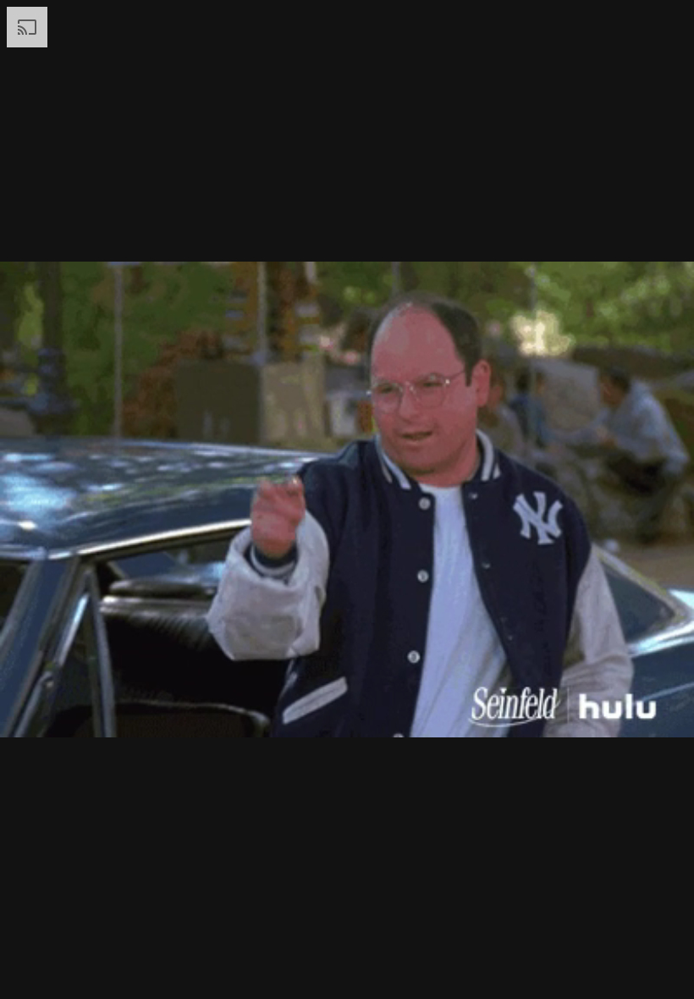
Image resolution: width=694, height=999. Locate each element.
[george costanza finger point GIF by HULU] (347, 499)
